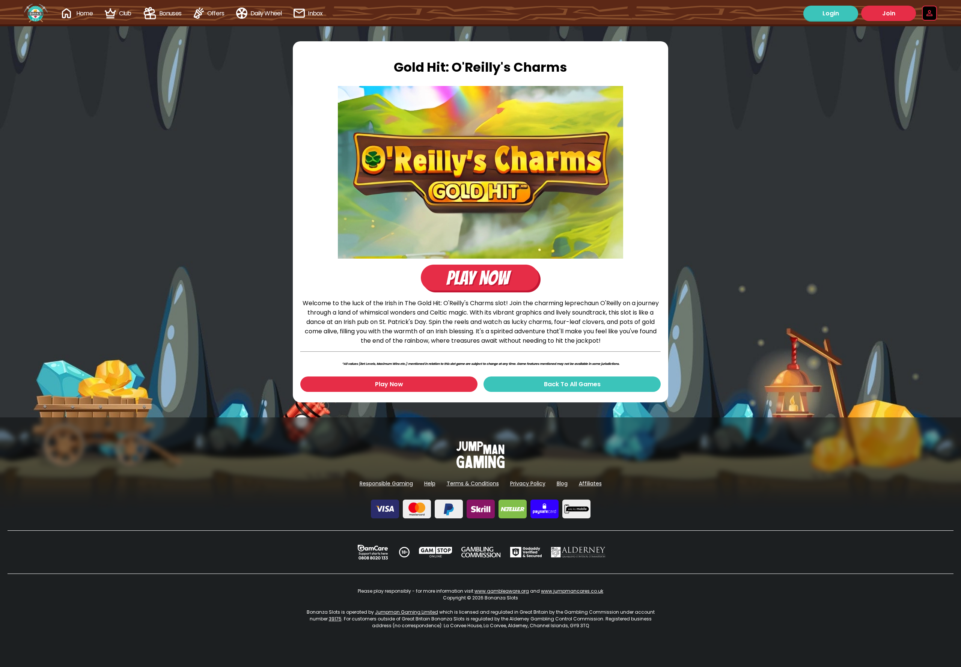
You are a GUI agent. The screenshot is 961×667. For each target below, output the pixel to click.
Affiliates (590, 483)
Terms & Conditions (473, 483)
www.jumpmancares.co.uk (572, 591)
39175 (335, 619)
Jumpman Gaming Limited (406, 612)
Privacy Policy (527, 483)
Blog (562, 483)
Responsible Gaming (386, 483)
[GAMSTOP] (435, 552)
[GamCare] (373, 552)
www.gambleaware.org (501, 591)
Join (888, 13)
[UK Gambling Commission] (480, 552)
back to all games (572, 384)
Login (830, 13)
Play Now (389, 384)
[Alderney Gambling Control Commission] (578, 552)
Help (429, 483)
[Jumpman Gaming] (480, 466)
